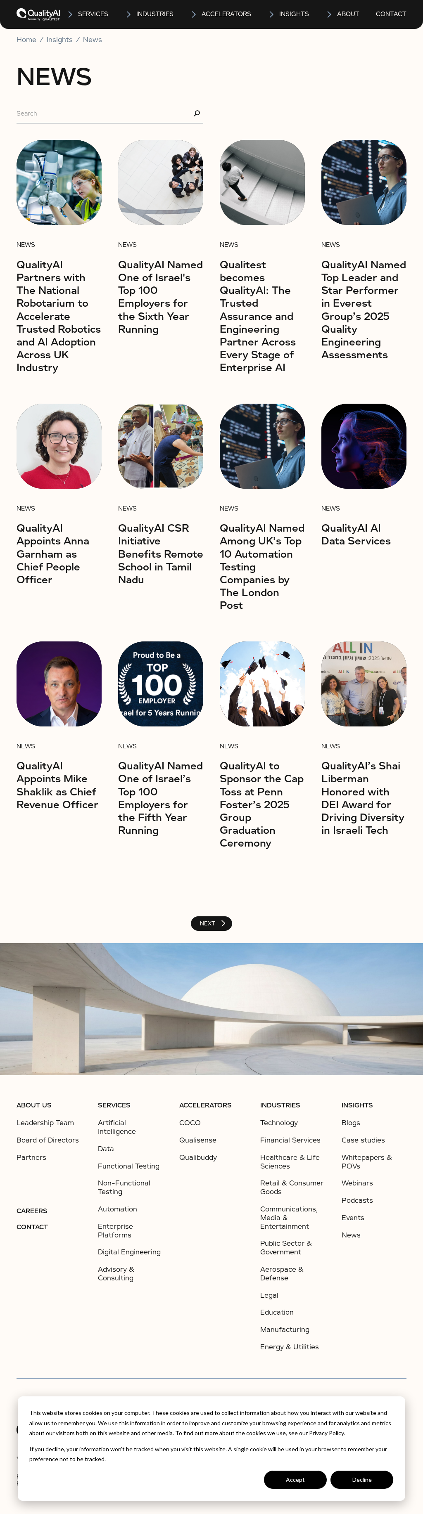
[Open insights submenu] (272, 14)
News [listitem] (351, 1235)
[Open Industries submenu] (129, 14)
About (348, 14)
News (92, 40)
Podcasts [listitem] (357, 1201)
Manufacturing (284, 1329)
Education (277, 1312)
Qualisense (197, 1140)
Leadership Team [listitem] (45, 1123)
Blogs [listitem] (351, 1123)
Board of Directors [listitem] (48, 1140)
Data (106, 1149)
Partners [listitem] (31, 1158)
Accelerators (226, 14)
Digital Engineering (129, 1252)
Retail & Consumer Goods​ (291, 1187)
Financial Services (290, 1140)
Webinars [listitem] (357, 1183)
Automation (117, 1209)
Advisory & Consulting (116, 1273)
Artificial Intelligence (117, 1127)
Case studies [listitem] (363, 1140)
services (93, 14)
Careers (32, 1211)
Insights (357, 1105)
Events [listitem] (353, 1218)
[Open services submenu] (71, 14)
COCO (190, 1123)
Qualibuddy (198, 1157)
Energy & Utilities (289, 1347)
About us (34, 1105)
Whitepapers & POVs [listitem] (367, 1162)
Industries (154, 14)
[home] (38, 14)
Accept (295, 1479)
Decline (362, 1479)
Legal (269, 1295)
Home (26, 40)
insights (294, 14)
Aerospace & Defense (282, 1273)
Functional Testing (128, 1166)
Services (114, 1105)
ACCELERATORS (205, 1105)
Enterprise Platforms (115, 1231)
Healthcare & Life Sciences (290, 1162)
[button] (87, 14)
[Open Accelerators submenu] (194, 14)
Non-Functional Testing (124, 1187)
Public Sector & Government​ (286, 1247)
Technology (279, 1123)
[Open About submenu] (330, 14)
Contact (391, 14)
